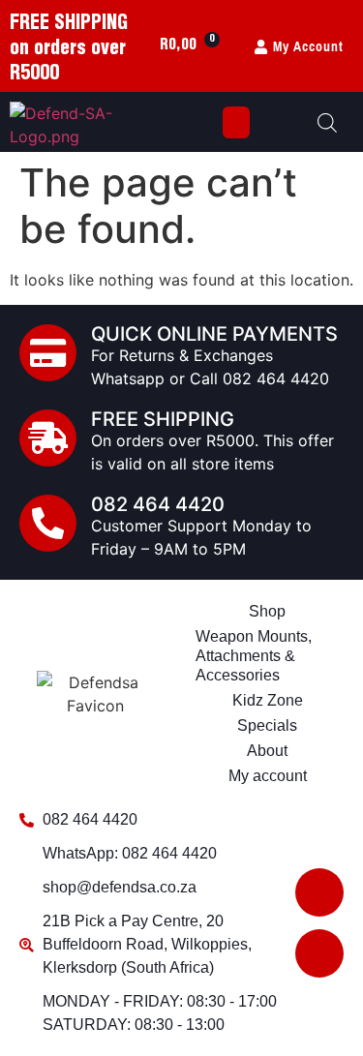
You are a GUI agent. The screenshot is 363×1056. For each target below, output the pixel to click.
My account (267, 776)
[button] (236, 122)
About (267, 750)
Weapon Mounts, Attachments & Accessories (254, 655)
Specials (267, 725)
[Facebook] (319, 892)
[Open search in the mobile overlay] (327, 122)
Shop (267, 611)
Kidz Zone (267, 700)
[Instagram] (319, 953)
